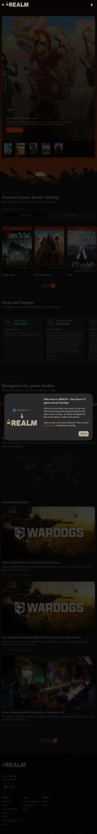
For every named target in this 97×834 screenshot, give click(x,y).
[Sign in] (91, 4)
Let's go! (84, 434)
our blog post (50, 425)
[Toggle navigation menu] (3, 5)
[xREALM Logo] (17, 4)
